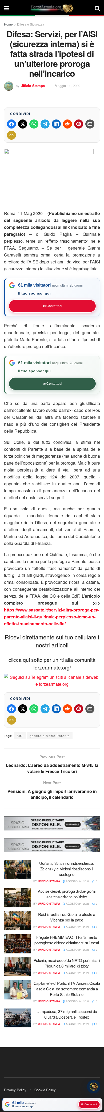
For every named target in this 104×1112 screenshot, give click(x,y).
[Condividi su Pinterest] (78, 124)
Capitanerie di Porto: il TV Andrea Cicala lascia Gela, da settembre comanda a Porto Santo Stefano (67, 988)
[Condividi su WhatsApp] (33, 124)
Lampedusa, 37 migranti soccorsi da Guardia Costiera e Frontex (67, 1014)
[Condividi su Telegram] (45, 124)
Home (8, 24)
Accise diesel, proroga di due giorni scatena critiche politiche (66, 893)
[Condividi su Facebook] (11, 124)
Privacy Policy (15, 1089)
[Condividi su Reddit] (67, 124)
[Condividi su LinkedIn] (56, 124)
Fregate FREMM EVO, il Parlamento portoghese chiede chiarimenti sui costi (66, 939)
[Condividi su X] (22, 124)
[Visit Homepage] (52, 8)
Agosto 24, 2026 (77, 881)
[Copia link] (11, 135)
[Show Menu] (6, 8)
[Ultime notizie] (93, 1086)
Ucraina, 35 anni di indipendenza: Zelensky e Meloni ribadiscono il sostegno (66, 868)
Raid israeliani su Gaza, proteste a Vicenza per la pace (66, 917)
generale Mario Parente (50, 735)
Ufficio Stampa (33, 85)
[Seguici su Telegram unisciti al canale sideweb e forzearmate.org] (52, 680)
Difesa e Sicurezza (30, 24)
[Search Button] (97, 8)
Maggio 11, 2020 (67, 85)
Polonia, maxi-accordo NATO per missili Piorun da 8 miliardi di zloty (67, 963)
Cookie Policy (45, 1089)
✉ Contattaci (52, 306)
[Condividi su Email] (89, 124)
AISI (20, 735)
